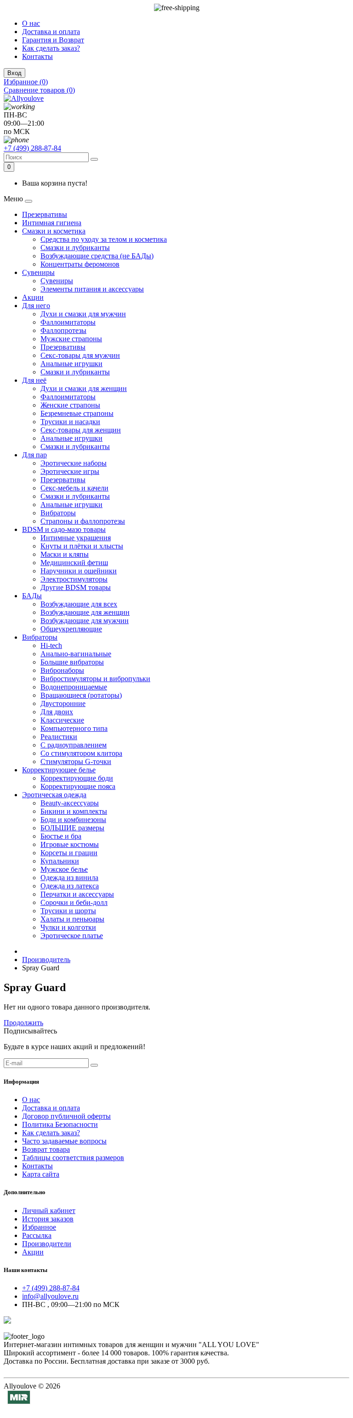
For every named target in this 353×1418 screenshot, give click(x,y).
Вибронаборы (62, 670)
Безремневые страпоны (77, 413)
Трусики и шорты (68, 911)
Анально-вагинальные (75, 654)
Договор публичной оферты (66, 1116)
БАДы (32, 596)
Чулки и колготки (68, 927)
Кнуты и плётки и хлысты (81, 546)
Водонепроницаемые (73, 687)
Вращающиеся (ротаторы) (81, 695)
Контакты (37, 56)
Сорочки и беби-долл (74, 902)
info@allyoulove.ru (50, 1296)
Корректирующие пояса (77, 786)
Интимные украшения (75, 538)
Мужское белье (64, 869)
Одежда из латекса (69, 886)
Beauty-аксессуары (69, 803)
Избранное (39, 1227)
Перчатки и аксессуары (77, 894)
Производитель (46, 959)
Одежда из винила (69, 877)
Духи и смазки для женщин (83, 388)
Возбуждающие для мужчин (84, 620)
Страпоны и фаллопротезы (82, 521)
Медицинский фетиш (74, 562)
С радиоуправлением (73, 745)
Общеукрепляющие (71, 629)
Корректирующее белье (59, 770)
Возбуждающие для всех (78, 604)
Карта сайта (40, 1174)
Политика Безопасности (60, 1124)
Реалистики (58, 737)
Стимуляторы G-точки (75, 761)
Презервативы (44, 214)
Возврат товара (46, 1149)
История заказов (48, 1219)
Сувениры (38, 272)
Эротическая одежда (54, 795)
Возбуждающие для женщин (85, 612)
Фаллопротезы (63, 330)
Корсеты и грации (68, 853)
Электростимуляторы (74, 579)
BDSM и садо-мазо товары (64, 529)
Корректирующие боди (76, 778)
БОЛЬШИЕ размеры (72, 828)
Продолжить (23, 1023)
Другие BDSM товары (75, 587)
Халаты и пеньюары (72, 919)
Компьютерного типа (74, 728)
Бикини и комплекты (73, 811)
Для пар (34, 455)
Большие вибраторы (72, 662)
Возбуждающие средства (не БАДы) (97, 256)
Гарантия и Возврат (53, 40)
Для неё (34, 380)
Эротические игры (69, 471)
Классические (62, 720)
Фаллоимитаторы (68, 322)
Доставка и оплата (51, 31)
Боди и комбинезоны (73, 819)
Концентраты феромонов (80, 264)
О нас (31, 23)
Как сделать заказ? (51, 48)
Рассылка (36, 1235)
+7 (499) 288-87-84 (32, 148)
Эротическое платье (71, 935)
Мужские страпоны (71, 339)
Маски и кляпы (64, 554)
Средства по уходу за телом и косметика (103, 239)
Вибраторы (58, 513)
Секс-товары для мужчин (80, 355)
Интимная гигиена (51, 223)
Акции (33, 297)
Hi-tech (51, 645)
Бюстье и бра (60, 836)
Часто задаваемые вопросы (64, 1141)
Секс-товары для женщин (80, 430)
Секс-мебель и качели (74, 488)
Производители (46, 1244)
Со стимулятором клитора (81, 753)
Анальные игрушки (71, 364)
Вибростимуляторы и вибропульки (95, 679)
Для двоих (56, 712)
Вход (14, 73)
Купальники (59, 861)
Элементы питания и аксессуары (92, 289)
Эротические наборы (73, 463)
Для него (36, 305)
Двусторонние (62, 703)
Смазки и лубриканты (75, 247)
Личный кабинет (48, 1210)
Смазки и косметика (53, 231)
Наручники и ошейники (78, 571)
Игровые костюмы (69, 844)
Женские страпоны (70, 405)
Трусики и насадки (70, 422)
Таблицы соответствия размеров (73, 1157)
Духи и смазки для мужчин (83, 314)
